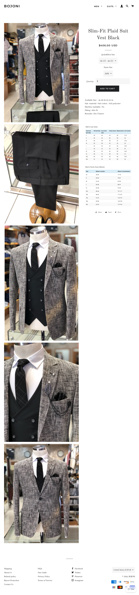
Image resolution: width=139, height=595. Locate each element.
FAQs (40, 568)
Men (97, 6)
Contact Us (8, 584)
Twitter (77, 572)
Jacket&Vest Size (108, 54)
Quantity (90, 81)
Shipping (8, 568)
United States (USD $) (122, 570)
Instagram (78, 580)
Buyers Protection (11, 580)
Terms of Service (45, 580)
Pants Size (108, 67)
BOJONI (12, 6)
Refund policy (10, 576)
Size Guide (42, 572)
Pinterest (78, 576)
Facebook (78, 568)
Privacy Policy (44, 576)
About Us (8, 572)
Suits (110, 6)
